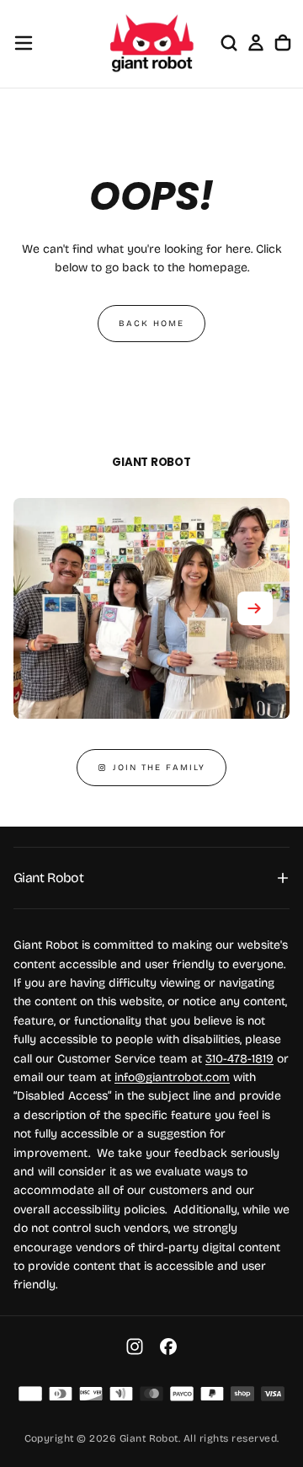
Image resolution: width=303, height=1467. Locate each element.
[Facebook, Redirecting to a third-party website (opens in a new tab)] (168, 1346)
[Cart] (283, 42)
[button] (23, 43)
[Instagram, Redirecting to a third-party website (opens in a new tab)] (135, 1346)
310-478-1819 (239, 1059)
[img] (30, 1394)
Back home (151, 324)
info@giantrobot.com (172, 1077)
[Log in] (256, 42)
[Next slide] (255, 608)
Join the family (159, 768)
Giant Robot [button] (48, 878)
